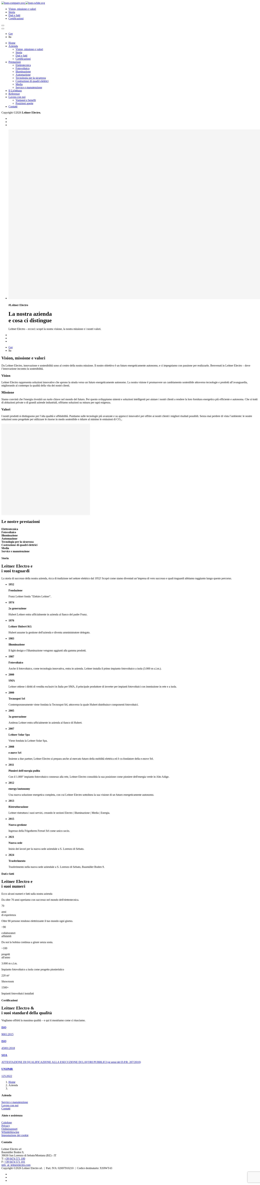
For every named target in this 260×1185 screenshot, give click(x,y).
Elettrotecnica (23, 65)
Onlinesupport (9, 1128)
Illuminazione (23, 71)
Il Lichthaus (15, 90)
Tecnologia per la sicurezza (31, 77)
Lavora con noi (16, 96)
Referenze (14, 93)
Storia (11, 12)
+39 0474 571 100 (14, 1158)
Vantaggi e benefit (26, 100)
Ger (10, 33)
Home (11, 42)
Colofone (6, 1122)
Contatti (12, 106)
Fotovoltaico (23, 68)
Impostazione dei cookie (14, 1135)
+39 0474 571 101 (14, 1161)
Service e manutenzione (29, 87)
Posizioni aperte (24, 103)
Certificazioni (16, 18)
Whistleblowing (10, 1132)
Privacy (5, 1125)
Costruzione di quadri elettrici (32, 81)
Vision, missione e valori (22, 8)
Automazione (23, 74)
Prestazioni (14, 61)
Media (19, 84)
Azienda (13, 46)
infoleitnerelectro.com (15, 1164)
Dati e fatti (14, 15)
